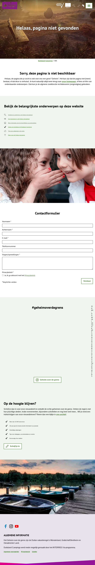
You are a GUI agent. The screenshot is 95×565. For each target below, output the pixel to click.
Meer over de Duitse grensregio (16, 135)
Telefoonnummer (9, 246)
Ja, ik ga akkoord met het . (20, 275)
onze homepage (69, 81)
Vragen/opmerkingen (11, 255)
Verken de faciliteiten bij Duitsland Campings (20, 127)
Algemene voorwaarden (11, 552)
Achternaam (7, 230)
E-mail (5, 238)
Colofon (34, 552)
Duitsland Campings (45, 61)
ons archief (61, 414)
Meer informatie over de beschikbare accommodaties (22, 123)
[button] (47, 380)
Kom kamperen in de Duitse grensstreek (19, 119)
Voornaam (6, 222)
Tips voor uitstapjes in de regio (16, 131)
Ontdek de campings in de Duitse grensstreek (20, 114)
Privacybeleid (8, 272)
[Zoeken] (74, 5)
